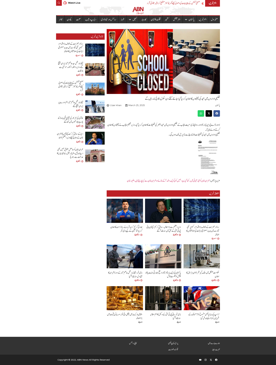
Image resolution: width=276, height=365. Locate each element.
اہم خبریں (202, 19)
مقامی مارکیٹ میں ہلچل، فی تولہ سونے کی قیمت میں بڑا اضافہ (124, 316)
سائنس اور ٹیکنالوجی (108, 19)
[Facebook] (216, 360)
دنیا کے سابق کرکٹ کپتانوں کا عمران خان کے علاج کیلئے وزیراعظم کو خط (70, 136)
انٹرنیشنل (176, 19)
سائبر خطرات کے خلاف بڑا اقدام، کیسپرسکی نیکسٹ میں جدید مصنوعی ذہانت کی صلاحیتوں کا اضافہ (202, 231)
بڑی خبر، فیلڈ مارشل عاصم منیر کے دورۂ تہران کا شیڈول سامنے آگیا (125, 274)
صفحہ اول (214, 19)
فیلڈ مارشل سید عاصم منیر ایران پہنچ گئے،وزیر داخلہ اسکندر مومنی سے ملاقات (70, 67)
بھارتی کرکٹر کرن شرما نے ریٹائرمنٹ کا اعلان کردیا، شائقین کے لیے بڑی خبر (126, 229)
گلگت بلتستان (155, 19)
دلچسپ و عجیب (90, 19)
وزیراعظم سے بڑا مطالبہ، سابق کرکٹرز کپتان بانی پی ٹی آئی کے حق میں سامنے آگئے (163, 229)
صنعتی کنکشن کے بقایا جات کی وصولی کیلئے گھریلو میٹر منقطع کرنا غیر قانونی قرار (173, 3)
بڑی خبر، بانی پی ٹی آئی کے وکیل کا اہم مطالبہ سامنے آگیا (165, 316)
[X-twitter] (211, 360)
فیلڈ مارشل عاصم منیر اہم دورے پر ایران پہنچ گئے (70, 104)
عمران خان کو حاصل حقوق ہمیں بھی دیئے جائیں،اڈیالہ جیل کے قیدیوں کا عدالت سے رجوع (70, 153)
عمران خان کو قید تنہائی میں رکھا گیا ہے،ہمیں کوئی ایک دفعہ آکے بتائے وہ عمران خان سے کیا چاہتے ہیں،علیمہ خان (168, 180)
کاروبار (143, 19)
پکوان (69, 19)
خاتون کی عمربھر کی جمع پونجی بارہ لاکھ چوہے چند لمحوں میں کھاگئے (70, 120)
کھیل (135, 19)
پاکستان (191, 19)
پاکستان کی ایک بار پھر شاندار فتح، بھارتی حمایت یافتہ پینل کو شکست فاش (163, 274)
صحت (78, 19)
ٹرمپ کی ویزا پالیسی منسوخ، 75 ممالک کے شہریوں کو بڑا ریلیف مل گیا (203, 316)
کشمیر (167, 19)
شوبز (122, 19)
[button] (216, 113)
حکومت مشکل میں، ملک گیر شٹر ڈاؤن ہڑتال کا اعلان (202, 274)
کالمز (60, 19)
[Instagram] (205, 360)
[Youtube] (200, 360)
